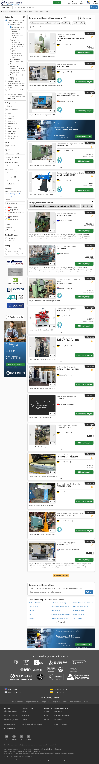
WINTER (11, 133)
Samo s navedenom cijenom (13, 158)
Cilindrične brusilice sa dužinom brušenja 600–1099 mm (18, 43)
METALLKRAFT (13, 128)
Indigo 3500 (45, 702)
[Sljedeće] (54, 43)
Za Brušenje (77, 619)
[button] (95, 2)
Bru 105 (32, 619)
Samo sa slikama (14, 249)
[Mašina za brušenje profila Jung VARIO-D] (42, 552)
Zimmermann (13, 136)
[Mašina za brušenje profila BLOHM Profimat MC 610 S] (42, 376)
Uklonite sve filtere (37, 27)
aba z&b (11, 138)
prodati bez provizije (15, 364)
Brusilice (15, 24)
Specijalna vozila (75, 702)
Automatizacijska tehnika (16, 91)
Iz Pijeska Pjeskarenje (59, 603)
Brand (31, 615)
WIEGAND (12, 131)
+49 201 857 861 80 (15, 693)
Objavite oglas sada (84, 136)
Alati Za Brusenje (35, 603)
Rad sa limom (16, 61)
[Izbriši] (59, 23)
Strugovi (14, 64)
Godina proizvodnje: (11, 162)
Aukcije (11, 241)
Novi (9, 227)
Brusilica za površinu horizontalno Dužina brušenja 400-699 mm (17, 34)
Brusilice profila (18, 27)
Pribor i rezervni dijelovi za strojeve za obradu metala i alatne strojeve (17, 69)
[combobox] (15, 203)
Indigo (86, 702)
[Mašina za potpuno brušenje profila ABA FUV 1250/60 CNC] (42, 522)
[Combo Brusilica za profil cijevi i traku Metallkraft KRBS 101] (42, 182)
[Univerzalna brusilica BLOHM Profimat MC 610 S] (42, 347)
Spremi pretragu (61, 575)
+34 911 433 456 (59, 693)
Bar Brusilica (33, 607)
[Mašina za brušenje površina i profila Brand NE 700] (42, 153)
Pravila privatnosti (49, 760)
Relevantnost (86, 18)
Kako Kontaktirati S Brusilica (61, 607)
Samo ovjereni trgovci (15, 254)
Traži (95, 7)
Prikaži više (61, 622)
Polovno (11, 230)
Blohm (11, 116)
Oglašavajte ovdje (16, 317)
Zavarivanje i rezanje (16, 76)
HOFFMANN (12, 123)
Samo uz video (13, 251)
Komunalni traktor (17, 702)
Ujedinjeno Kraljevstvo (16, 213)
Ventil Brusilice (78, 615)
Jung (10, 126)
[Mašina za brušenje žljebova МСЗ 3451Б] (42, 255)
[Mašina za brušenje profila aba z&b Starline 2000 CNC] (42, 103)
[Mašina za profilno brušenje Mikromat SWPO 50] (42, 435)
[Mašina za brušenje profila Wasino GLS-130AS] (42, 222)
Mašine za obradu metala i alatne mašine (16, 21)
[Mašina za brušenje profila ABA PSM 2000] (42, 73)
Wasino (11, 118)
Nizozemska (15, 217)
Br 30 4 (31, 611)
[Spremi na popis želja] (92, 37)
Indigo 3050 (56, 702)
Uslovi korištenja (60, 760)
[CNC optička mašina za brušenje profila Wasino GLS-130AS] (42, 289)
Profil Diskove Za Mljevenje (83, 603)
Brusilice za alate (17, 50)
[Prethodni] (30, 43)
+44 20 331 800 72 (14, 690)
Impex (65, 702)
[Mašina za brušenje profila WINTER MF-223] (42, 318)
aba (10, 113)
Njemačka (14, 207)
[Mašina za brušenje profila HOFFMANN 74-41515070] (42, 464)
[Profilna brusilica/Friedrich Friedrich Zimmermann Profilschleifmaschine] (42, 43)
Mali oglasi (12, 238)
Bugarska (14, 210)
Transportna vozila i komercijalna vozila (16, 82)
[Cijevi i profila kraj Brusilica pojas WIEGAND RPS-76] (42, 493)
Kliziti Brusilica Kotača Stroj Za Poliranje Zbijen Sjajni (70, 615)
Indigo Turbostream (32, 702)
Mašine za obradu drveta (16, 86)
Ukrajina (14, 219)
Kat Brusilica (55, 611)
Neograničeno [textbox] (12, 203)
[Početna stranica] (2, 11)
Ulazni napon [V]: (10, 177)
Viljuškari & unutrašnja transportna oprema (16, 95)
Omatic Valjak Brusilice (59, 619)
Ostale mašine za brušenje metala (17, 55)
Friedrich (11, 121)
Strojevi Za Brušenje (80, 607)
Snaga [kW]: (9, 169)
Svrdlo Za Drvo (78, 611)
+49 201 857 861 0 (60, 690)
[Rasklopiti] (61, 58)
